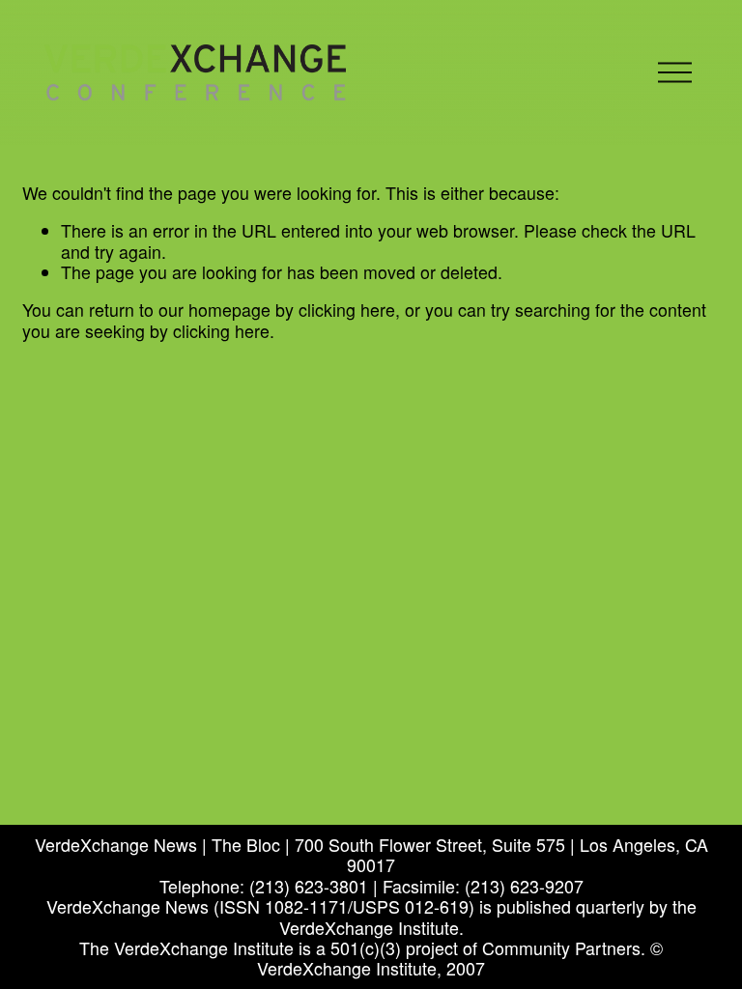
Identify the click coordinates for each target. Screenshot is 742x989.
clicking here (347, 309)
